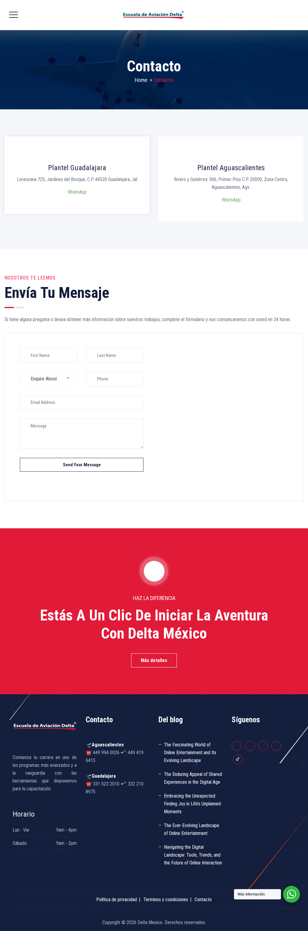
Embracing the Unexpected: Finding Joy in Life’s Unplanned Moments (192, 803)
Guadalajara (104, 776)
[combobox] (48, 379)
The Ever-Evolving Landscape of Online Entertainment (191, 829)
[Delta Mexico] (153, 15)
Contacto (203, 899)
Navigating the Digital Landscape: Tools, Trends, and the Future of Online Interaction (193, 855)
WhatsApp (77, 192)
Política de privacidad (116, 899)
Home (141, 80)
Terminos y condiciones (165, 899)
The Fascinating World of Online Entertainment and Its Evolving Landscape (190, 752)
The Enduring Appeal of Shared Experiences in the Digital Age (193, 778)
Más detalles (154, 660)
